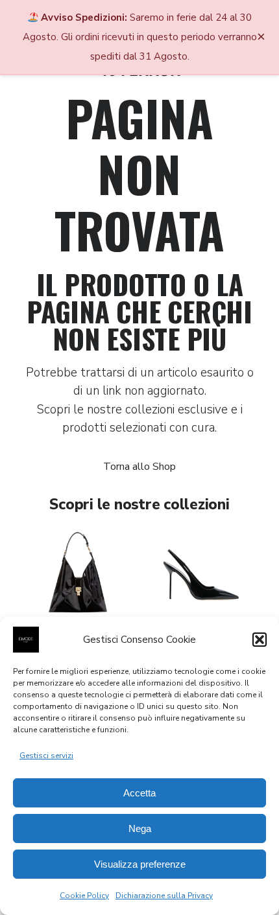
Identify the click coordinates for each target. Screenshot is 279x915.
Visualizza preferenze (140, 864)
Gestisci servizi (46, 755)
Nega (139, 828)
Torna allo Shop (139, 466)
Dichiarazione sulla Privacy (164, 895)
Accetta (139, 792)
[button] (259, 639)
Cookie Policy (84, 895)
